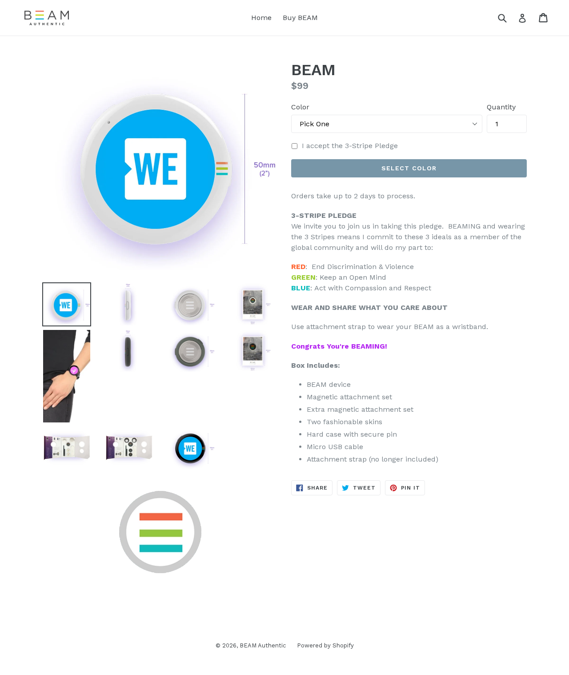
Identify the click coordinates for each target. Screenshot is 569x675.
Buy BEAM (300, 17)
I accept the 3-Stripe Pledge (350, 145)
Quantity (501, 107)
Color (300, 107)
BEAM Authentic (263, 645)
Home (261, 17)
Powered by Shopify (325, 645)
